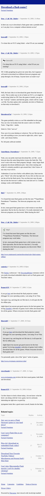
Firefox (6, 273)
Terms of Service (31, 484)
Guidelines (20, 484)
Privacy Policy (6, 488)
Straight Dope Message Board (11, 2)
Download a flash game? (14, 7)
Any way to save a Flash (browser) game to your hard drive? (12, 422)
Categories (10, 484)
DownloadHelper (26, 273)
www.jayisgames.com (8, 377)
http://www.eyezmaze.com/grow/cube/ (13, 361)
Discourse (13, 493)
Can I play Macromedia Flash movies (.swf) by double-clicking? (12, 468)
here (8, 293)
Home (3, 484)
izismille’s (9, 308)
